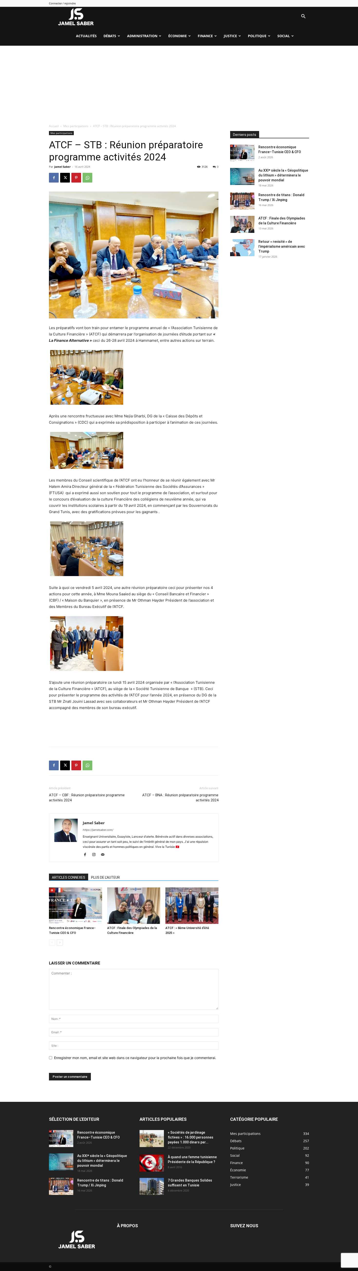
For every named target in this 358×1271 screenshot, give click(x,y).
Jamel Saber (62, 166)
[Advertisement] (179, 82)
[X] (65, 178)
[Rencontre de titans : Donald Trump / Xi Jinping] (242, 201)
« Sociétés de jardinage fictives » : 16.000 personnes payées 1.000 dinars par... (190, 1137)
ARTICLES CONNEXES (68, 877)
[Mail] (104, 855)
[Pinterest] (76, 178)
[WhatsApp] (87, 178)
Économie (177, 36)
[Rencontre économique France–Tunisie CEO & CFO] (75, 905)
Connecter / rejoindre (62, 3)
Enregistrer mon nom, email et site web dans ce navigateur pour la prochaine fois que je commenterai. (135, 1058)
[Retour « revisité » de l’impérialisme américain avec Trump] (242, 247)
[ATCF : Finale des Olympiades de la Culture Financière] (133, 905)
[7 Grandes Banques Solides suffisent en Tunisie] (152, 1186)
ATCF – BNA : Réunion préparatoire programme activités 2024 (180, 797)
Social (283, 36)
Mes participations (75, 126)
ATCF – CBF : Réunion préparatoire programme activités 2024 (87, 797)
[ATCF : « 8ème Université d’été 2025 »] (191, 905)
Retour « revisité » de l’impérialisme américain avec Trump (281, 246)
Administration (142, 36)
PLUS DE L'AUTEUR (105, 877)
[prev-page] (52, 942)
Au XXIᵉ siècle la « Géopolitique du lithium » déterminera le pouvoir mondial (283, 175)
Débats (110, 36)
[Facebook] (54, 178)
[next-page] (60, 942)
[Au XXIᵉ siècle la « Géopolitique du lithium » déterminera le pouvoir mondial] (242, 176)
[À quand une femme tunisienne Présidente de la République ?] (152, 1163)
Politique (257, 36)
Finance (205, 36)
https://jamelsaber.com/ (98, 830)
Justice (230, 36)
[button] (303, 17)
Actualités (86, 36)
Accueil (54, 126)
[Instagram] (96, 855)
